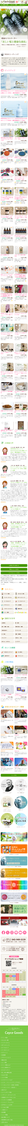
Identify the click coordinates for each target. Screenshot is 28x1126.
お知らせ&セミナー (23, 4)
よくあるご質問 (5, 1107)
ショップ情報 (5, 1114)
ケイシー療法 (5, 1037)
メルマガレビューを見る (14, 572)
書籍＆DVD (4, 1060)
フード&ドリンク (5, 1050)
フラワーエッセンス (6, 1057)
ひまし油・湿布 (5, 1040)
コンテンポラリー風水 (7, 1092)
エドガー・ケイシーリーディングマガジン (11, 1082)
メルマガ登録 (5, 1077)
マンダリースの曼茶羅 (7, 1099)
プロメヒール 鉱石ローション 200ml (18, 482)
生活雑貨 (4, 1055)
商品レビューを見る (14, 569)
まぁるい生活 (5, 1075)
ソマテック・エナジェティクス (9, 1094)
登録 (11, 820)
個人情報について (6, 1117)
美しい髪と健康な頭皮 (7, 1072)
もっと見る (14, 775)
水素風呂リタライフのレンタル (9, 1097)
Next (25, 29)
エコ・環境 (4, 1062)
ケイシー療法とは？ (6, 1065)
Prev (3, 29)
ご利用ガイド (5, 1109)
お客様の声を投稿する (14, 565)
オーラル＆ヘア (5, 1047)
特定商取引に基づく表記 (7, 1119)
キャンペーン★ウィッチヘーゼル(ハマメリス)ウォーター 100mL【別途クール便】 (18, 468)
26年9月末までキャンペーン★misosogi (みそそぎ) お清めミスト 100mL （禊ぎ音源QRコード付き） (18, 450)
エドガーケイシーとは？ (7, 1079)
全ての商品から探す (4, 4)
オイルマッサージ (6, 1070)
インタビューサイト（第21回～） (9, 1087)
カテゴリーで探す (13, 4)
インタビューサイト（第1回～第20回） (10, 1085)
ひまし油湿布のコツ (6, 1067)
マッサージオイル (6, 1042)
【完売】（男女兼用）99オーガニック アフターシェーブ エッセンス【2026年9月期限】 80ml (18, 525)
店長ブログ (4, 1090)
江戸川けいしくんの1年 (7, 1104)
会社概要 (4, 1112)
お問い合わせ (5, 1122)
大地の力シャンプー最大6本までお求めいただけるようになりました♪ (12, 6)
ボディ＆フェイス (6, 1045)
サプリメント (5, 1052)
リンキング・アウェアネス (8, 1102)
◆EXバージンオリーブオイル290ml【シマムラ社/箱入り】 (18, 508)
